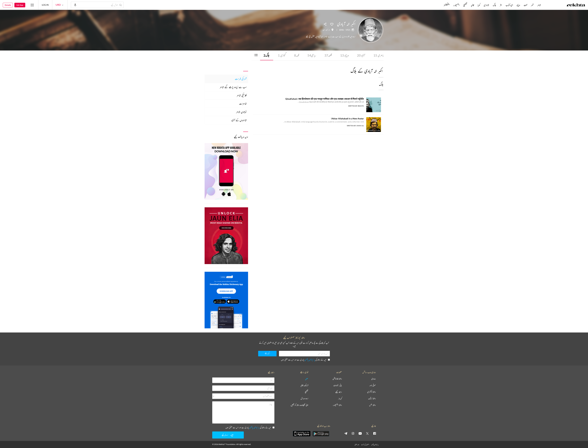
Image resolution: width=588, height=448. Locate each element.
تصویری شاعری (382, 55)
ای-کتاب (509, 5)
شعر (532, 5)
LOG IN (45, 5)
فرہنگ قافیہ (304, 385)
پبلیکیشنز (447, 5)
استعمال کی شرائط (365, 445)
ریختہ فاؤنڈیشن (337, 378)
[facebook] (374, 433)
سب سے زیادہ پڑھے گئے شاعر (233, 87)
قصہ (296, 55)
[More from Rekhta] (32, 5)
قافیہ (472, 5)
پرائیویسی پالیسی (310, 359)
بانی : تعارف (337, 385)
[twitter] (367, 433)
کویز (479, 5)
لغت (525, 5)
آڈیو (361, 55)
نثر (501, 5)
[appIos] (301, 433)
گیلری (282, 55)
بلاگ (267, 55)
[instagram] (353, 433)
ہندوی (373, 378)
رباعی (311, 55)
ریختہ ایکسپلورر (337, 405)
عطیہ (306, 378)
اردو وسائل (304, 398)
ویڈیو (344, 55)
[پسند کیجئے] (332, 24)
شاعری (486, 5)
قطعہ (328, 55)
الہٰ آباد (328, 30)
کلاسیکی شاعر (242, 95)
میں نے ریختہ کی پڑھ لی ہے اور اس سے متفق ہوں (303, 359)
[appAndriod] (321, 433)
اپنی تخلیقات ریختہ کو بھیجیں (299, 405)
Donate (8, 5)
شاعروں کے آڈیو (239, 120)
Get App (19, 5)
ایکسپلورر (456, 5)
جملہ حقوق (357, 445)
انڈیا (324, 30)
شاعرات (243, 103)
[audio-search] (75, 5)
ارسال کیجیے (225, 435)
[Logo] (576, 5)
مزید (438, 5)
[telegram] (345, 433)
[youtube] (360, 433)
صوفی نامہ (372, 385)
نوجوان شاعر (241, 112)
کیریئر (340, 398)
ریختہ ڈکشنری (371, 392)
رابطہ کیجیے (338, 392)
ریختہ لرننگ (372, 398)
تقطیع (465, 5)
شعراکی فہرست (241, 79)
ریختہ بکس (372, 405)
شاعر (539, 5)
